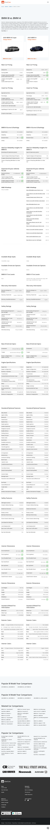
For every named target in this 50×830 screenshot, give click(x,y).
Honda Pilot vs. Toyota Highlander (6, 740)
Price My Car (27, 792)
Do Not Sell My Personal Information (24, 823)
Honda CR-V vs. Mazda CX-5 (24, 741)
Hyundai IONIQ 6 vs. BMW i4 (24, 721)
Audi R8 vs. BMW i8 (5, 711)
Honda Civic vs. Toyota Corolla (8, 745)
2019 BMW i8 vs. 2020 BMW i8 (7, 687)
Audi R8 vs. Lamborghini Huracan (39, 752)
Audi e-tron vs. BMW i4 (23, 718)
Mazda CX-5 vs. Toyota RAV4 (40, 736)
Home (2, 6)
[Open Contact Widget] (48, 828)
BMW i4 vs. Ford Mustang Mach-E (41, 718)
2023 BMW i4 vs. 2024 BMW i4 (24, 698)
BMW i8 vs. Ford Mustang (39, 709)
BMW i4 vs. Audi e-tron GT (7, 721)
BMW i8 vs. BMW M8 (5, 719)
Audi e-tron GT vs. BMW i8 (40, 711)
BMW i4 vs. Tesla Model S (7, 723)
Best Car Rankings (29, 790)
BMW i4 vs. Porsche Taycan (24, 709)
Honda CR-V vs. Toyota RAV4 (24, 749)
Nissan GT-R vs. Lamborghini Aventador (40, 748)
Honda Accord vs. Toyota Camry (8, 743)
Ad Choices (34, 823)
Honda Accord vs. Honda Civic (40, 741)
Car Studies (27, 787)
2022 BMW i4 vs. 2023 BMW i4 (7, 698)
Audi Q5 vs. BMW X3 (5, 749)
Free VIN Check (4, 790)
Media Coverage (4, 802)
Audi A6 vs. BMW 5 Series (39, 743)
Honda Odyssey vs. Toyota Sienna (7, 754)
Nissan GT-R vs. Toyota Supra (24, 739)
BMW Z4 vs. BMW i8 (38, 721)
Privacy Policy (14, 823)
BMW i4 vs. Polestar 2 (6, 713)
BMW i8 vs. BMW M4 (22, 716)
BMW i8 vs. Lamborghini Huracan (23, 714)
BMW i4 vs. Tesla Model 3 (7, 709)
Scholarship (3, 804)
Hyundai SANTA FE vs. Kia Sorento (23, 737)
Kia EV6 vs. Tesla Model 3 (39, 754)
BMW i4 (10, 6)
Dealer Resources (28, 794)
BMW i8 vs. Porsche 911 (23, 711)
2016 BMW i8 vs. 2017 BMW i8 (24, 687)
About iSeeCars (4, 800)
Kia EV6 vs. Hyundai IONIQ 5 (7, 751)
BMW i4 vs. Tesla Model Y (7, 717)
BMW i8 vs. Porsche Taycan (24, 723)
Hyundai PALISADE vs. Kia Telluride (39, 739)
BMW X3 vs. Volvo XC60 (39, 746)
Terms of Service (8, 823)
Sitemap (2, 823)
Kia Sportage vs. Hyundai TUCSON (7, 737)
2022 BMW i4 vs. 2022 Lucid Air (40, 698)
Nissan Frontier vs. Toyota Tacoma (24, 744)
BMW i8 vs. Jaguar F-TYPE (39, 723)
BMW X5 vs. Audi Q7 (22, 753)
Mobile (2, 792)
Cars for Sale (4, 787)
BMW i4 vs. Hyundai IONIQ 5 (40, 725)
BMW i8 (6, 6)
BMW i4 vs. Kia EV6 (5, 715)
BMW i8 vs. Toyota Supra (39, 713)
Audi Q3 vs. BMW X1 (22, 751)
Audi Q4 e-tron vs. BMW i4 (23, 725)
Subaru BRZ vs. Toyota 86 (7, 747)
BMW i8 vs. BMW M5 (38, 715)
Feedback (3, 807)
